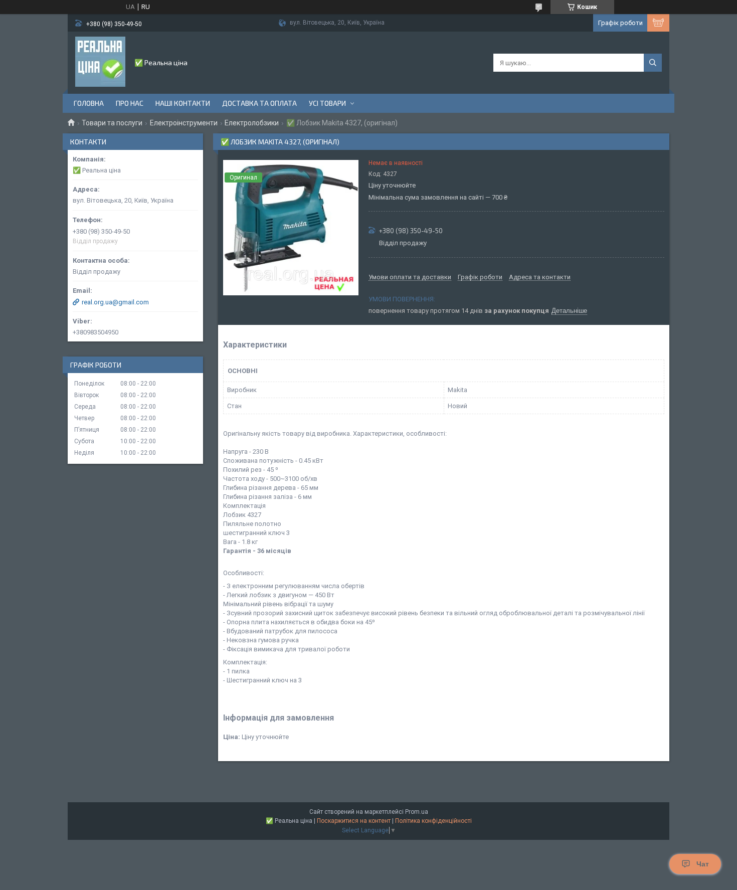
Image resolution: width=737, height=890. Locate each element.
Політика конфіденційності (433, 820)
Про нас (129, 103)
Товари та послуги (112, 123)
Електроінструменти (184, 123)
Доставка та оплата (259, 103)
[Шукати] (653, 63)
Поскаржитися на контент (354, 820)
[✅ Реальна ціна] (100, 62)
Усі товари (327, 103)
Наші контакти (182, 103)
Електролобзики (252, 123)
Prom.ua (416, 811)
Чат (702, 864)
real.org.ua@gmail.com (115, 302)
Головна (89, 103)
